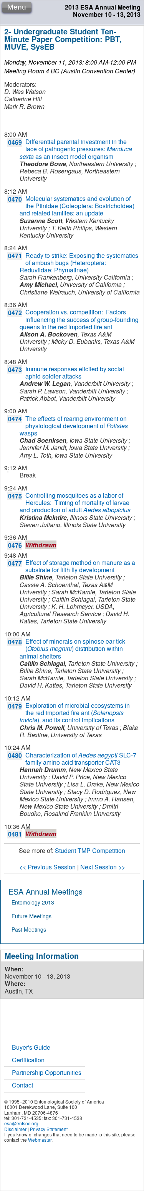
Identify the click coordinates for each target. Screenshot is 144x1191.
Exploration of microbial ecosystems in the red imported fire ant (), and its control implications (75, 712)
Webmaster (39, 1139)
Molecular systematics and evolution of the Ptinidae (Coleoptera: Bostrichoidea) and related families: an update (77, 205)
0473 (15, 369)
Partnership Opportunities (46, 1072)
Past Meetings (29, 929)
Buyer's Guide (31, 1047)
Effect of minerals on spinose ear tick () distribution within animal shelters (72, 648)
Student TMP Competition (90, 850)
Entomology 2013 (33, 902)
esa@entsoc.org (21, 1123)
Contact (22, 1085)
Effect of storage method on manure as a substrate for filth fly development (80, 566)
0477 (15, 563)
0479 (15, 706)
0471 (15, 255)
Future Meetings (31, 916)
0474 (15, 418)
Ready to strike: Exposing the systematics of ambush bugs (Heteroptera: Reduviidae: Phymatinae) (79, 262)
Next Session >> (102, 867)
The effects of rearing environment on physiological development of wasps (74, 425)
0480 (15, 755)
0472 (15, 312)
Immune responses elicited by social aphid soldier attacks (74, 372)
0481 (15, 834)
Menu (16, 7)
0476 (15, 545)
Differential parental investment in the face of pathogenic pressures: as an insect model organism (76, 148)
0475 (15, 496)
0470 (15, 199)
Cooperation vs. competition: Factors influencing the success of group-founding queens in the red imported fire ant (79, 319)
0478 (15, 642)
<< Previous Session (47, 867)
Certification (28, 1059)
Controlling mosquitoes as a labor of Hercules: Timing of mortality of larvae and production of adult (75, 502)
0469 (15, 142)
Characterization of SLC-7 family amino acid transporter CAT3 (80, 759)
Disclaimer (15, 1129)
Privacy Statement (49, 1129)
